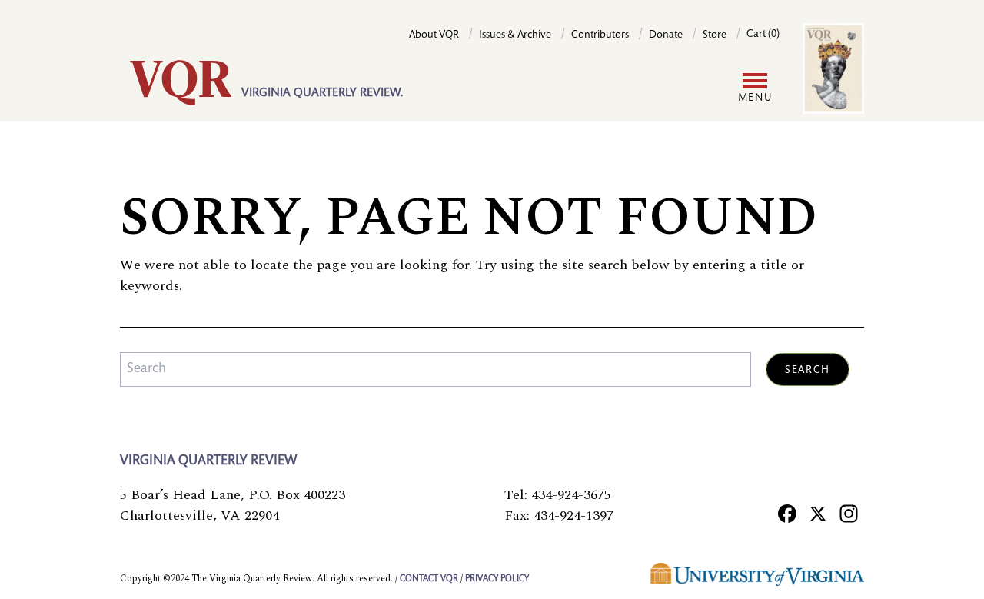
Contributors (600, 35)
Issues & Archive (515, 35)
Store (714, 35)
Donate (666, 35)
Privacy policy (497, 579)
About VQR (434, 35)
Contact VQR (429, 579)
